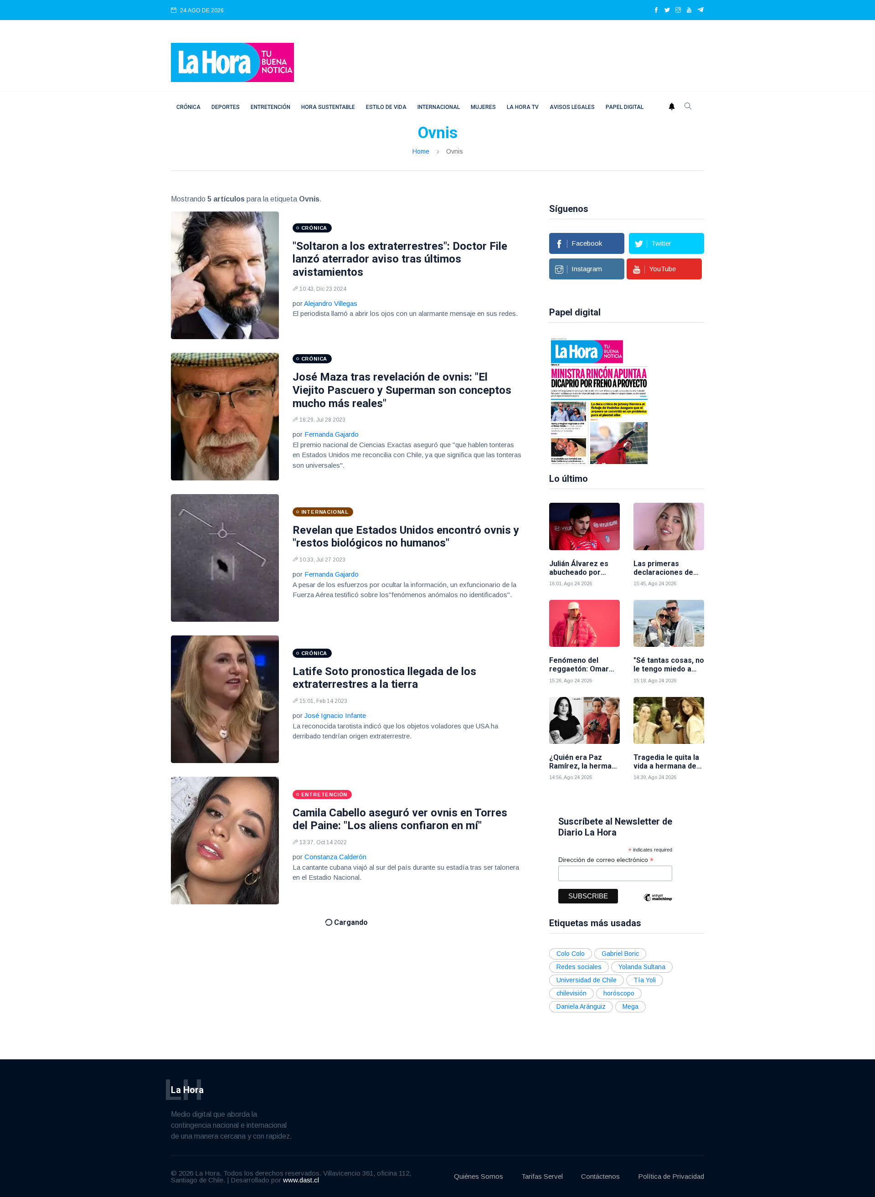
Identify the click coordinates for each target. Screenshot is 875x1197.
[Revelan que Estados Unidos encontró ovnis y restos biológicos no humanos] (225, 558)
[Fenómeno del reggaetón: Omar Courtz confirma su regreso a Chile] (584, 623)
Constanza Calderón (335, 857)
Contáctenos (600, 1176)
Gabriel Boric (620, 953)
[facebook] (656, 10)
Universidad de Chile (586, 980)
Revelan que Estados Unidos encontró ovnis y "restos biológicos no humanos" (406, 537)
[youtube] (689, 10)
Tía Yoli (644, 980)
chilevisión (571, 993)
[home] (232, 62)
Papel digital (624, 107)
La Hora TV (523, 107)
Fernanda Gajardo (331, 434)
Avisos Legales (572, 107)
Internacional (438, 107)
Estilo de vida (386, 107)
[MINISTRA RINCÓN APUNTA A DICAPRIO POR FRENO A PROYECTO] (599, 400)
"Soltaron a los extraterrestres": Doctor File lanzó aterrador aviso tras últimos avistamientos (400, 259)
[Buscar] (688, 107)
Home (420, 151)
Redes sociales (579, 966)
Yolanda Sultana (641, 966)
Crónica (188, 107)
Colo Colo (570, 953)
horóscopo (618, 993)
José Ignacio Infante (335, 715)
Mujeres (483, 107)
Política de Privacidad (671, 1176)
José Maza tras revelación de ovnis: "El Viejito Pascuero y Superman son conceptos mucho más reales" (402, 390)
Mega (630, 1006)
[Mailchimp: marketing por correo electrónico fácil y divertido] (657, 904)
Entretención (270, 107)
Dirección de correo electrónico (606, 860)
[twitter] (667, 10)
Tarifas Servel (542, 1176)
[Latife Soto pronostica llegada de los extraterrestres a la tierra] (225, 699)
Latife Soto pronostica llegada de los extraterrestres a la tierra (384, 678)
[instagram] (678, 10)
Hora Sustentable (328, 107)
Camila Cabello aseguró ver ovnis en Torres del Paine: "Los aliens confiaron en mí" (400, 819)
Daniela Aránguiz (581, 1006)
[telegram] (700, 10)
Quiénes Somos (478, 1176)
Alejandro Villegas (330, 303)
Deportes (225, 107)
